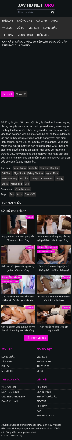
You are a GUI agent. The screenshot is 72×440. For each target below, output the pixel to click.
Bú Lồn (24, 178)
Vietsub (34, 27)
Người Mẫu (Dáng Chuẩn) (28, 173)
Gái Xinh (41, 20)
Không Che (24, 20)
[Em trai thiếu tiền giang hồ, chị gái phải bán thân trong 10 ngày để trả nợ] (54, 224)
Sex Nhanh (44, 391)
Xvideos (7, 27)
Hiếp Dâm (7, 35)
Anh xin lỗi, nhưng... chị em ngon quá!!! (54, 328)
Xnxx (54, 20)
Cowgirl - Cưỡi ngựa (42, 178)
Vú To (20, 27)
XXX (39, 410)
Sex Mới (42, 387)
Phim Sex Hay (9, 178)
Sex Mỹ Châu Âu (47, 396)
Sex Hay (42, 406)
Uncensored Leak (13, 396)
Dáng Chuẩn (9, 401)
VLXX (40, 371)
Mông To (7, 371)
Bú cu (5, 183)
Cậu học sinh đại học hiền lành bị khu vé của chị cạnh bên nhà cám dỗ (18, 298)
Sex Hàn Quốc (46, 415)
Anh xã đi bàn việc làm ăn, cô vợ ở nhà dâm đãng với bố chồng (18, 328)
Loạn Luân (50, 27)
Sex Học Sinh (10, 391)
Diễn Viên (43, 35)
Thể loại (7, 20)
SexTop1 (42, 401)
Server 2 (21, 94)
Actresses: (6, 189)
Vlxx (27, 183)
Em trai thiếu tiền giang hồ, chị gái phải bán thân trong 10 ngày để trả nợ (54, 238)
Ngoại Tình (52, 173)
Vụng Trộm (25, 35)
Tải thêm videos (36, 337)
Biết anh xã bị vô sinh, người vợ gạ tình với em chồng (17, 268)
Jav (12, 194)
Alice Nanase (22, 189)
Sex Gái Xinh (9, 387)
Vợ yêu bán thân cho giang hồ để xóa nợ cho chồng (18, 238)
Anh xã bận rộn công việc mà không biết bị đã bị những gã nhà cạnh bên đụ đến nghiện (54, 268)
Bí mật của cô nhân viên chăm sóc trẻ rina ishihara (54, 298)
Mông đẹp (16, 183)
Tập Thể (6, 361)
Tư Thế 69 (43, 366)
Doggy (59, 178)
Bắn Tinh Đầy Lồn (49, 168)
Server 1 (7, 94)
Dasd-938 (30, 194)
